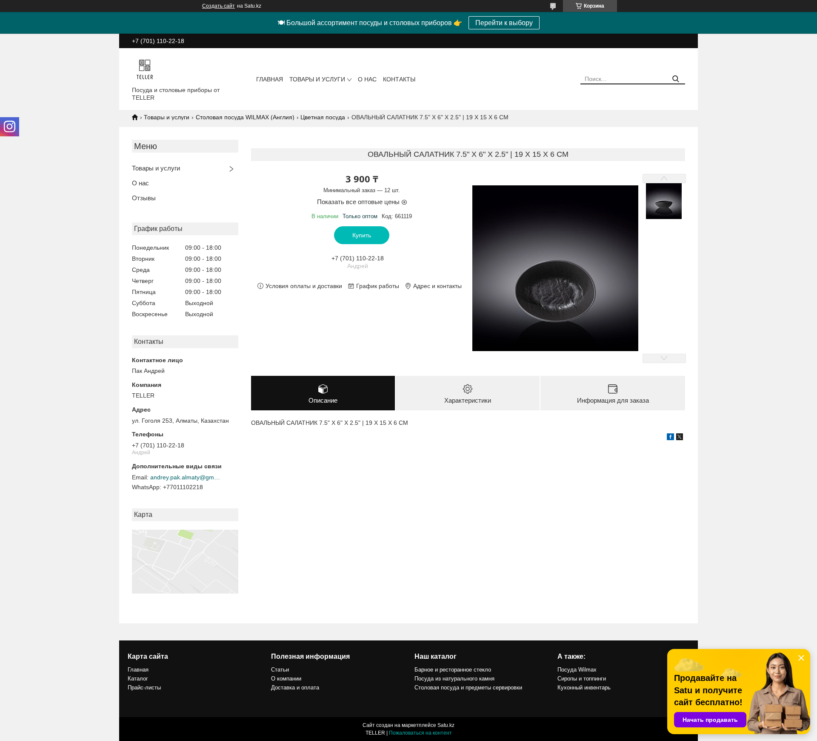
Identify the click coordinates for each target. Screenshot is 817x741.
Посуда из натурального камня (454, 678)
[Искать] (675, 79)
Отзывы (144, 198)
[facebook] (670, 438)
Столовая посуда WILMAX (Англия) (245, 117)
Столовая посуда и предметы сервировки (468, 687)
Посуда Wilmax (577, 669)
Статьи (280, 669)
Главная (269, 79)
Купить (361, 235)
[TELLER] (144, 69)
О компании (286, 678)
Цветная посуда (322, 117)
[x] (679, 438)
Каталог (138, 678)
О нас (367, 79)
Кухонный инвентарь (584, 687)
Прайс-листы (144, 687)
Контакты (399, 79)
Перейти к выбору (504, 22)
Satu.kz (445, 725)
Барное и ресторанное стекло (452, 669)
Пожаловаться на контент (420, 733)
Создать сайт (218, 6)
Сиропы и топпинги (581, 678)
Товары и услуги (317, 79)
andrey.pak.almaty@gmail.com (186, 477)
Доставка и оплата (295, 687)
